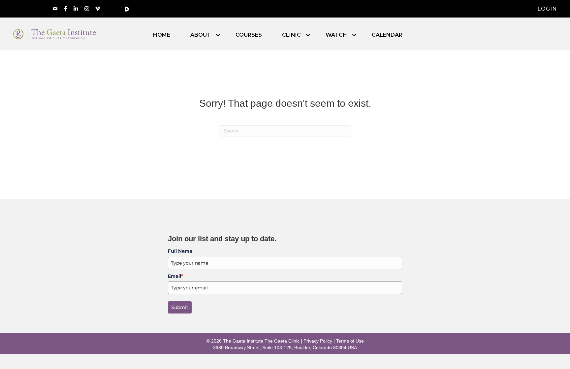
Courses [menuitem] (249, 35)
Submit (179, 307)
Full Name (180, 251)
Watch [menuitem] (336, 35)
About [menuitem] (200, 35)
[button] (218, 35)
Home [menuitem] (161, 35)
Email (175, 276)
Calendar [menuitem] (387, 35)
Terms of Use (350, 341)
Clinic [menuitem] (291, 35)
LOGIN (547, 9)
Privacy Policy (317, 341)
